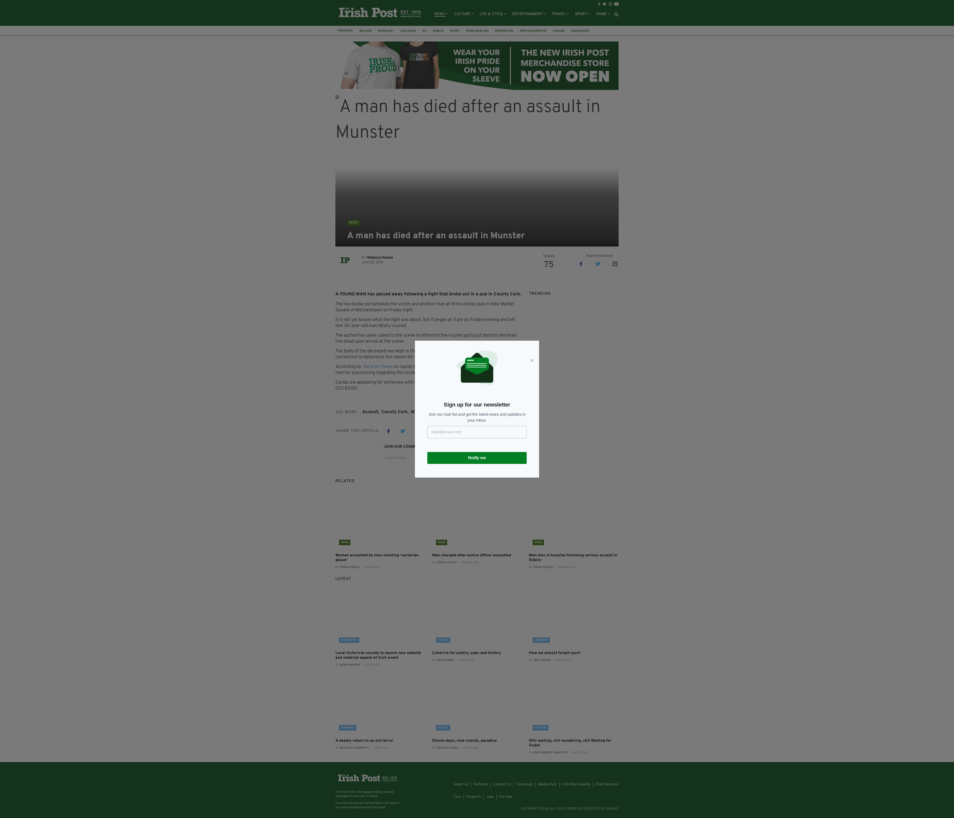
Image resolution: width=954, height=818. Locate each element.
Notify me (477, 458)
